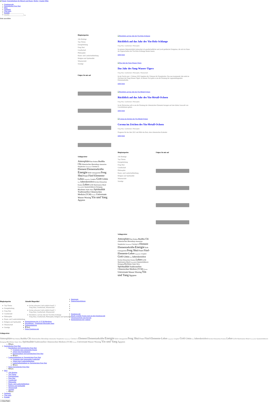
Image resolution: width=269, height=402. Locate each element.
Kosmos (80, 185)
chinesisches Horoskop (90, 164)
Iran (79, 182)
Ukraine (94, 194)
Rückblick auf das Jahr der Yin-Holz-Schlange (143, 41)
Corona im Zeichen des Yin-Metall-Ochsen (141, 124)
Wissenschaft (82, 61)
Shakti (88, 189)
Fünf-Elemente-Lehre (156, 338)
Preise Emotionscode (32, 329)
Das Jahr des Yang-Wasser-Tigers (136, 68)
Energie (82, 172)
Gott (99, 178)
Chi (79, 164)
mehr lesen (121, 55)
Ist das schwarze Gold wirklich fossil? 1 (42, 310)
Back (28, 327)
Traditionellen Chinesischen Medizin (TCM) (53, 342)
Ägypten (81, 200)
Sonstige (80, 64)
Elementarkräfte (95, 169)
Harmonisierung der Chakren (80, 320)
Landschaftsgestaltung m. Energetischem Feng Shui (30, 363)
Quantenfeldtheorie (90, 187)
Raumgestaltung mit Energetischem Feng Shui (28, 353)
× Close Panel (5, 401)
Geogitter (93, 179)
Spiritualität (99, 189)
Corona (94, 167)
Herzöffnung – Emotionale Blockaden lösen (39, 323)
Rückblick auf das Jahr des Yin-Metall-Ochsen (143, 97)
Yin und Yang (99, 197)
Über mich (7, 11)
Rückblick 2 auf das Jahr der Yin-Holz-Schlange (45, 315)
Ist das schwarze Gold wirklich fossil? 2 (42, 305)
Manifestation (98, 185)
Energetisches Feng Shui (12, 6)
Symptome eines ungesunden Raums (25, 350)
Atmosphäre (84, 161)
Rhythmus (81, 190)
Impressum (74, 299)
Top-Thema (82, 42)
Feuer (85, 176)
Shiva (91, 189)
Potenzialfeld (81, 187)
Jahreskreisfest (87, 181)
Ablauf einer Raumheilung (21, 352)
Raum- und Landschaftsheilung (88, 55)
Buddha (101, 161)
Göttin (105, 179)
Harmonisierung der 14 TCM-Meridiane (38, 321)
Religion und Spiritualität (86, 58)
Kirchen (96, 182)
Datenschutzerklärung (78, 301)
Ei (98, 166)
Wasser (81, 197)
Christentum (88, 166)
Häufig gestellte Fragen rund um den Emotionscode (88, 316)
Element (82, 169)
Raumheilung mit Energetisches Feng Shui (22, 348)
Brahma (95, 161)
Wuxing (87, 197)
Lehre (86, 184)
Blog (5, 8)
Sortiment (7, 9)
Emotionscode (9, 4)
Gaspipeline (87, 179)
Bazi (91, 161)
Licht (91, 185)
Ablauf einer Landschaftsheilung (23, 361)
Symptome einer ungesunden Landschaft (26, 359)
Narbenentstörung (31, 325)
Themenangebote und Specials (81, 318)
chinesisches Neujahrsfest (56, 339)
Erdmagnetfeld (96, 173)
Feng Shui (81, 47)
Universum (101, 194)
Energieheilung (83, 45)
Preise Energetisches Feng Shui (18, 367)
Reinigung (99, 187)
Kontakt (7, 13)
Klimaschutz (103, 182)
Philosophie (82, 53)
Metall (104, 185)
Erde (89, 173)
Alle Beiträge (82, 39)
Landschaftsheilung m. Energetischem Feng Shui (24, 357)
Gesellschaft (82, 50)
